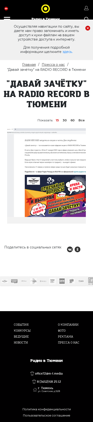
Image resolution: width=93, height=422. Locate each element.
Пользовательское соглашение (46, 415)
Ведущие (21, 337)
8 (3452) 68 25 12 (49, 382)
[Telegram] (85, 249)
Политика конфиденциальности (46, 409)
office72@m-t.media (49, 374)
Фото (62, 331)
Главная (29, 64)
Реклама (65, 337)
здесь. (67, 52)
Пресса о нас (53, 64)
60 (73, 120)
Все (81, 120)
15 (57, 120)
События (21, 325)
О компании (68, 325)
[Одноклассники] (77, 249)
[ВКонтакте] (70, 249)
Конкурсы (22, 331)
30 (65, 120)
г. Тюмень (49, 389)
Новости (21, 343)
